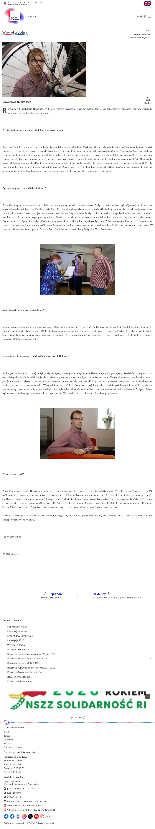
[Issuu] (42, 816)
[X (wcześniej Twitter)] (30, 816)
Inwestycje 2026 (15, 640)
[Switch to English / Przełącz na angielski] (147, 3)
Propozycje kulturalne (18, 649)
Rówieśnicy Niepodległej (19, 676)
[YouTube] (36, 816)
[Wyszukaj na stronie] (28, 16)
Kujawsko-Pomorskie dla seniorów (24, 672)
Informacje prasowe (17, 631)
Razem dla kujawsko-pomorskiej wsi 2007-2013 (31, 667)
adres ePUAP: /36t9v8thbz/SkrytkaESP (25, 805)
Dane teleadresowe (17, 626)
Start (147, 30)
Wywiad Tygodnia (16, 644)
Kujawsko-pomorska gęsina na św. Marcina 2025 (31, 654)
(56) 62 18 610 (14, 797)
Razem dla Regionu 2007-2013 (23, 663)
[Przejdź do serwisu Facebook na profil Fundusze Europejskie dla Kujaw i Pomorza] (12, 816)
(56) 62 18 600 (14, 792)
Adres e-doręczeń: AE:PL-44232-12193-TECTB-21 (31, 809)
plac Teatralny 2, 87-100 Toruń (21, 788)
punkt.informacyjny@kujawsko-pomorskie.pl (28, 801)
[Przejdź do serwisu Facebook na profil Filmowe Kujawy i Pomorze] (18, 816)
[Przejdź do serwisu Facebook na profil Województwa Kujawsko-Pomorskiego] (6, 816)
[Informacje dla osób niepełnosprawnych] (143, 16)
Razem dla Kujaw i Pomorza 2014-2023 (27, 658)
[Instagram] (24, 816)
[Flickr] (48, 816)
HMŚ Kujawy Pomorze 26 (20, 635)
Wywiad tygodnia (142, 34)
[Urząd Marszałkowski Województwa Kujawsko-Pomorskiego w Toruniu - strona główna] (14, 16)
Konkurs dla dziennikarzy (19, 681)
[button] (77, 702)
